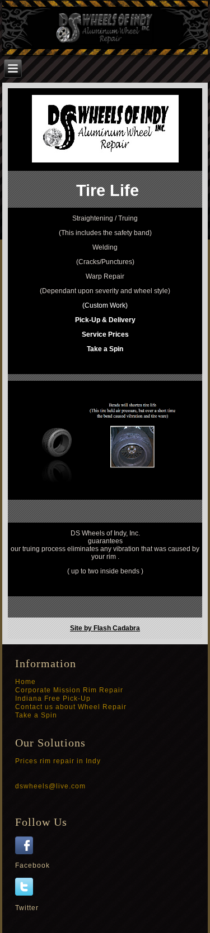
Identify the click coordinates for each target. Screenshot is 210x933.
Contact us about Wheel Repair (71, 707)
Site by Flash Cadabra (105, 628)
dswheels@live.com (50, 786)
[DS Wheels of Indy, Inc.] (27, 852)
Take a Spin (36, 715)
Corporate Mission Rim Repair (69, 690)
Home (25, 682)
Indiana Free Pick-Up (53, 698)
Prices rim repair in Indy (58, 761)
